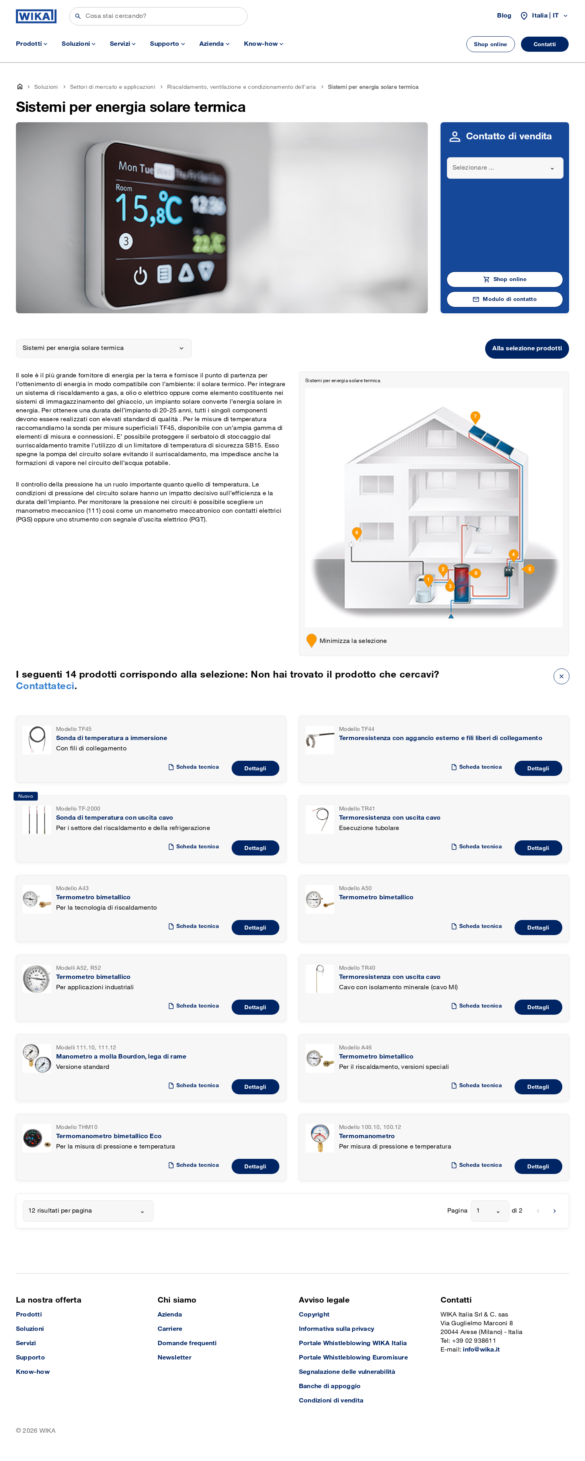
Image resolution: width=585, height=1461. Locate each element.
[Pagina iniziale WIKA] (36, 16)
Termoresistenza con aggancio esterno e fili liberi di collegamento (440, 738)
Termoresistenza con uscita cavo (390, 818)
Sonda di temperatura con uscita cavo (115, 818)
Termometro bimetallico (93, 897)
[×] (561, 676)
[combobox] (505, 168)
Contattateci (45, 686)
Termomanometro (367, 1136)
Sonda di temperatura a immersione (111, 738)
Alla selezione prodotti (527, 348)
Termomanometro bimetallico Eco (109, 1136)
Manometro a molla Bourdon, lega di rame (121, 1057)
